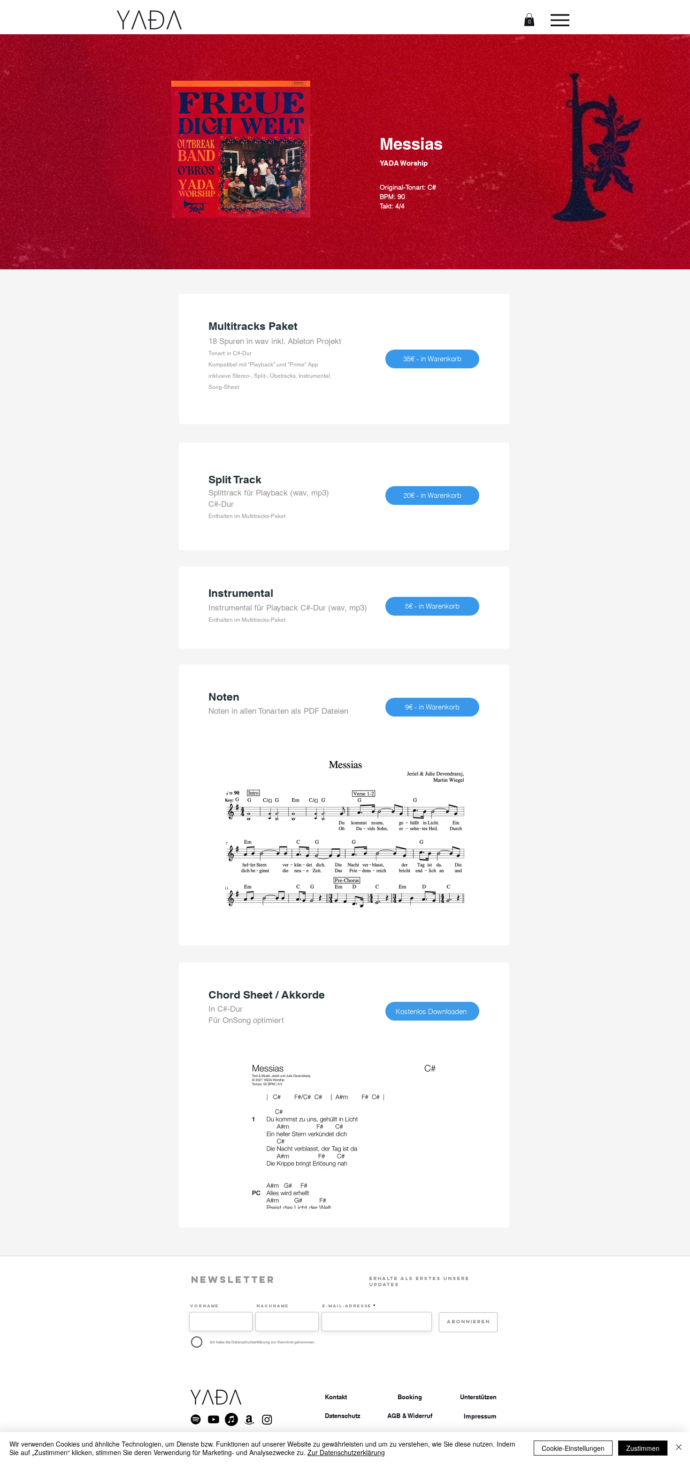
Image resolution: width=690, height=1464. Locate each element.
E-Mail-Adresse (346, 1306)
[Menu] (559, 20)
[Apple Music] (231, 1419)
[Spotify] (195, 1419)
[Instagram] (267, 1419)
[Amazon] (249, 1419)
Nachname (272, 1306)
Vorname (204, 1306)
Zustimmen (642, 1448)
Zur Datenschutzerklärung (346, 1452)
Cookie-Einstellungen (573, 1448)
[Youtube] (213, 1419)
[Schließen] (678, 1448)
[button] (529, 19)
